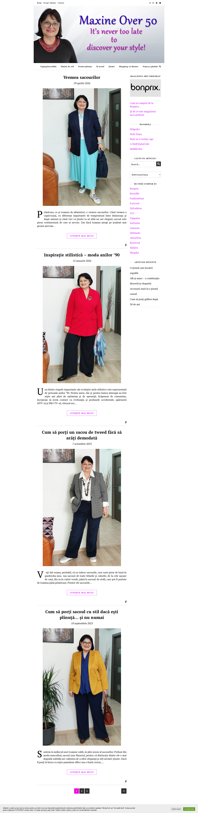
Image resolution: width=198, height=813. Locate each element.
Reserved (135, 242)
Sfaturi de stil (67, 66)
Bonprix (134, 188)
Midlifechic (136, 148)
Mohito (134, 247)
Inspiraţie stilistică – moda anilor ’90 (82, 255)
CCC (132, 213)
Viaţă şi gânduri (150, 66)
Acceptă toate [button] (189, 809)
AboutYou (135, 237)
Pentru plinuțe (85, 66)
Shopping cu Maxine (128, 66)
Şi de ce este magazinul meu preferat (143, 113)
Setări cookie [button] (176, 809)
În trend (100, 66)
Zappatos (135, 218)
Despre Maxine (50, 3)
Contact (61, 3)
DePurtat (135, 223)
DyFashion (136, 208)
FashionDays (137, 198)
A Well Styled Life (139, 144)
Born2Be (134, 193)
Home (39, 3)
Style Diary (136, 134)
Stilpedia (135, 129)
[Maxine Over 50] (99, 34)
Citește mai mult (82, 235)
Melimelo (135, 233)
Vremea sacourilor (81, 77)
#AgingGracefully (48, 66)
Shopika (134, 252)
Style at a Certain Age (141, 139)
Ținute (112, 66)
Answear (134, 228)
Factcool (134, 203)
